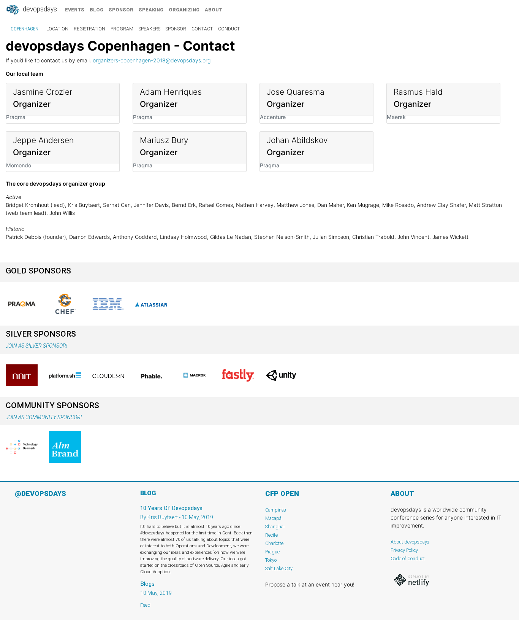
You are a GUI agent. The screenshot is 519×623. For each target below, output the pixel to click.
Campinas (275, 510)
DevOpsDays (39, 9)
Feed (145, 605)
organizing (184, 10)
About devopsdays (410, 542)
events (74, 10)
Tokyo (271, 560)
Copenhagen (24, 29)
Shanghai (275, 526)
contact (202, 29)
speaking (151, 10)
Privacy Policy (404, 550)
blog (96, 10)
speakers (149, 29)
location (57, 29)
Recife (271, 535)
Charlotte (274, 543)
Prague (272, 552)
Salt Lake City (279, 568)
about (213, 10)
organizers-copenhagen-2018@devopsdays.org (151, 60)
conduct (229, 29)
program (122, 29)
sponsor (121, 10)
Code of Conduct (408, 558)
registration (89, 29)
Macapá (273, 518)
